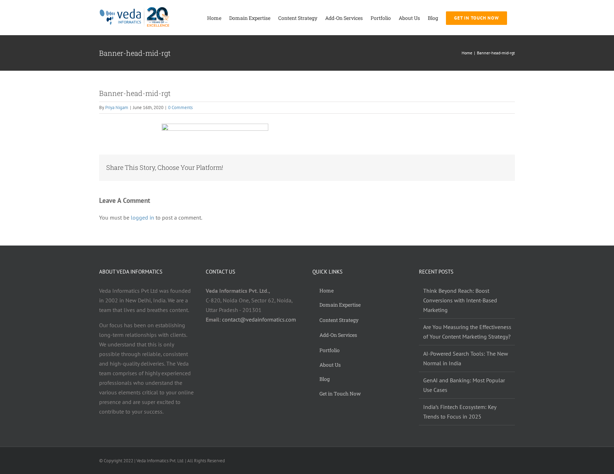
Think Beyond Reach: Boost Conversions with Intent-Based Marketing (460, 300)
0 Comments (180, 107)
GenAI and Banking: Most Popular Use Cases (464, 385)
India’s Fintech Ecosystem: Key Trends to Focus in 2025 (459, 411)
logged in (142, 217)
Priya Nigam (116, 107)
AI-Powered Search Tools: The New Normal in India (465, 358)
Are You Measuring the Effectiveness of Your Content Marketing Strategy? (467, 331)
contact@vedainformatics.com (259, 319)
